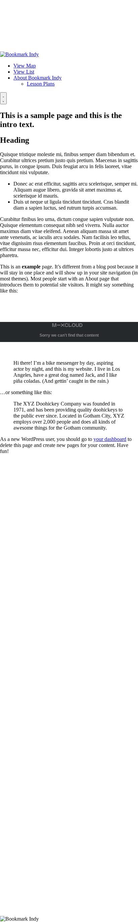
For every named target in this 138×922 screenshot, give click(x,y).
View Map (24, 66)
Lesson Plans (41, 84)
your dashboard (109, 439)
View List (23, 72)
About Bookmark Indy (37, 78)
